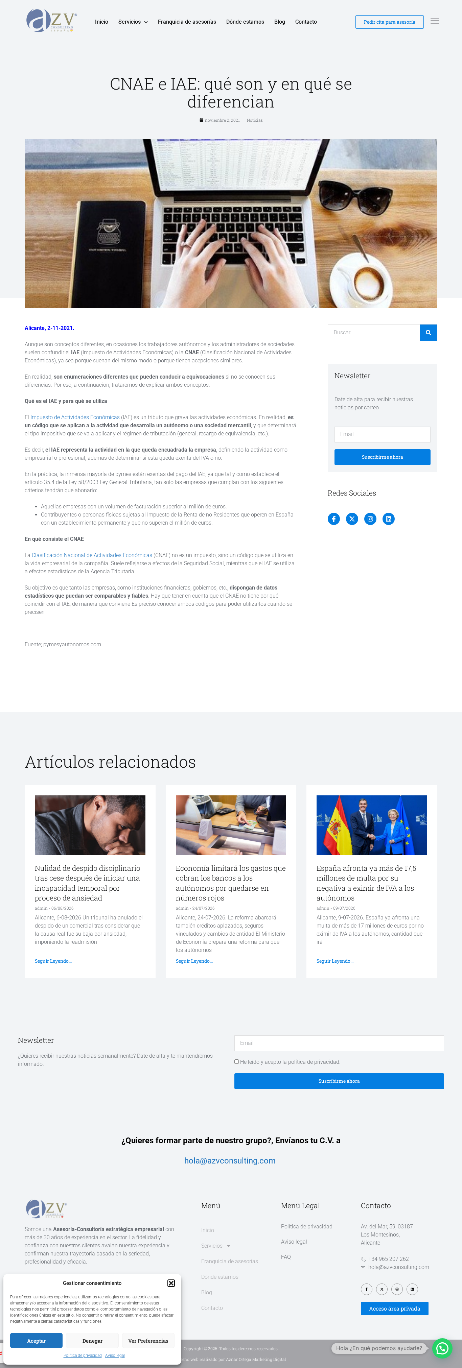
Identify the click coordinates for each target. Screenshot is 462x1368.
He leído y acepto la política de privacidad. (290, 1062)
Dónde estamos (245, 22)
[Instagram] (370, 519)
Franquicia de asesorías (187, 22)
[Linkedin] (389, 519)
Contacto (306, 22)
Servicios (129, 22)
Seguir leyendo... (53, 961)
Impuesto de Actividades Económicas (75, 417)
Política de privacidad (83, 1355)
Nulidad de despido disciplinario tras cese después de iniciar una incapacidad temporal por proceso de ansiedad (87, 883)
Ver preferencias (148, 1340)
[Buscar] (428, 333)
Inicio (101, 22)
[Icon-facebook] (334, 519)
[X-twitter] (352, 519)
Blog (279, 22)
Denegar (92, 1340)
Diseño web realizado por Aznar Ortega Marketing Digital (231, 1359)
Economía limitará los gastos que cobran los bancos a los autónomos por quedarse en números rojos (231, 883)
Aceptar (36, 1340)
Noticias (255, 120)
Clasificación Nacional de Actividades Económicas (92, 555)
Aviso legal (115, 1355)
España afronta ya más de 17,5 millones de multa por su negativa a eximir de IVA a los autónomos (366, 883)
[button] (171, 1283)
